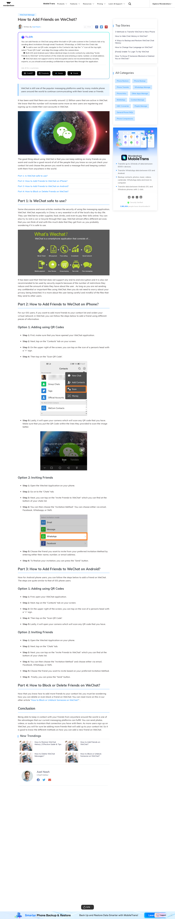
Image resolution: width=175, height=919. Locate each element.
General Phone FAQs (125, 112)
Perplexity (45, 73)
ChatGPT (30, 73)
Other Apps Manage (140, 93)
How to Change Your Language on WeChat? (134, 47)
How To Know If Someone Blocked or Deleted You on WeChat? (134, 57)
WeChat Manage (27, 15)
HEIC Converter (123, 106)
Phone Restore (122, 81)
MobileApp (121, 100)
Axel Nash (36, 27)
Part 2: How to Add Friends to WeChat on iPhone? (43, 181)
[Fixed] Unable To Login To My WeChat (132, 51)
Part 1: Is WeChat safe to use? (33, 175)
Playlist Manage (141, 106)
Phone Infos (121, 93)
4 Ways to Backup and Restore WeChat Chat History (134, 41)
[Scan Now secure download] (137, 197)
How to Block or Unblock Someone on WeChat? (55, 700)
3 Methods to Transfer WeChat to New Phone (135, 31)
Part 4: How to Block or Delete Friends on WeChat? (43, 191)
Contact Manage (137, 100)
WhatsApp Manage (142, 87)
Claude (75, 73)
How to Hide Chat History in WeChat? (131, 36)
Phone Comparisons (125, 119)
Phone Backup (139, 81)
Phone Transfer (123, 87)
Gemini (60, 73)
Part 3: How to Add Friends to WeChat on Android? (43, 186)
